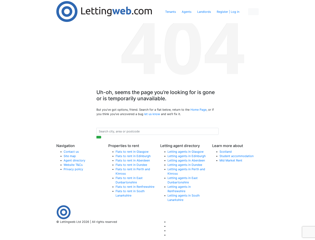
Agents (186, 12)
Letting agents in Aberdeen (186, 160)
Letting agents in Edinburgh (187, 156)
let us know (152, 114)
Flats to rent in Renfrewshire (135, 186)
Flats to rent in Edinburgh (133, 156)
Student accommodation (236, 156)
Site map (70, 156)
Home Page (198, 109)
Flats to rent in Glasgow (132, 151)
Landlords (204, 12)
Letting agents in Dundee (185, 165)
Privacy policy (73, 169)
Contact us (71, 151)
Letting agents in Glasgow (186, 151)
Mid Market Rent (230, 160)
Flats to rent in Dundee (131, 165)
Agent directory (74, 160)
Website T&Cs (73, 165)
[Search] (98, 137)
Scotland (225, 151)
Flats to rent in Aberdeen (133, 160)
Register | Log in (228, 12)
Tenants (170, 12)
